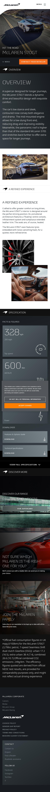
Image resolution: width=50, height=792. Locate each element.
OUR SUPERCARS (25, 509)
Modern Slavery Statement (15, 736)
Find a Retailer (10, 755)
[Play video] (8, 173)
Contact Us (9, 748)
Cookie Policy (9, 723)
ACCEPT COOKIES (25, 405)
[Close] (45, 383)
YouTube (8, 777)
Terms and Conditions (13, 733)
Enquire (8, 752)
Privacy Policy (9, 730)
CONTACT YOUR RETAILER (33, 62)
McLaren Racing (8, 710)
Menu (7, 62)
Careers (5, 701)
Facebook (9, 770)
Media (4, 704)
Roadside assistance (13, 759)
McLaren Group (8, 707)
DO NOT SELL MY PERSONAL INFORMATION (25, 399)
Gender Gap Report (11, 726)
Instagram (9, 773)
